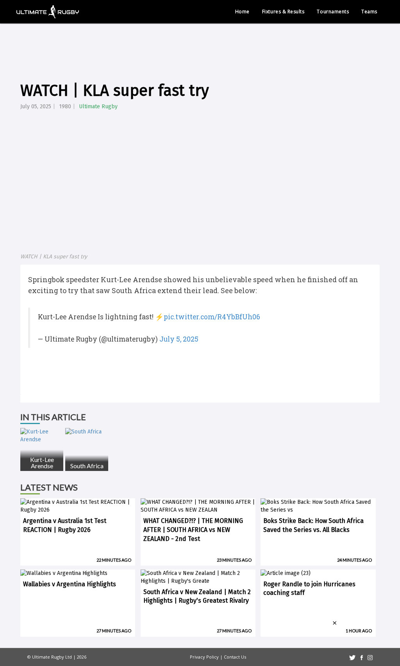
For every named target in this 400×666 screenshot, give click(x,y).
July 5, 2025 (178, 339)
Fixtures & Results (283, 11)
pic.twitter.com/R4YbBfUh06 (212, 316)
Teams (369, 11)
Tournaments (333, 11)
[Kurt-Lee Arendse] (41, 436)
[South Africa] (86, 432)
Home (242, 11)
